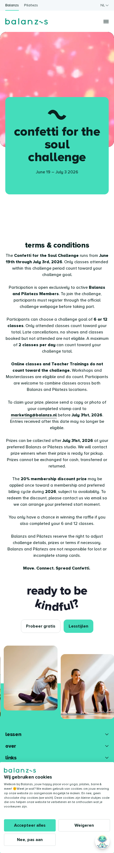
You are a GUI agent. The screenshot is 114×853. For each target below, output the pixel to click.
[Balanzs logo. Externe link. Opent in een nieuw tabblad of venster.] (20, 770)
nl (102, 5)
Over (10, 746)
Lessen (13, 734)
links (11, 757)
